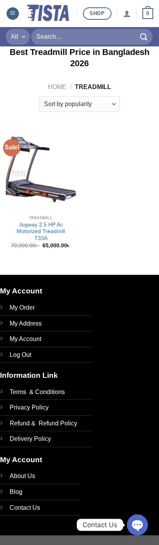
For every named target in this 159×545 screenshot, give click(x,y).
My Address (26, 323)
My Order (22, 307)
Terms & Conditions (37, 392)
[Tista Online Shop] (48, 14)
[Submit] (144, 36)
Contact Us (25, 507)
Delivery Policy (30, 438)
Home (57, 87)
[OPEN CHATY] (137, 524)
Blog (16, 491)
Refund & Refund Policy (43, 423)
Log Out (20, 354)
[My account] (127, 13)
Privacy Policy (29, 407)
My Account (25, 339)
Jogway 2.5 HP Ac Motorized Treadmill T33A (41, 231)
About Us (22, 476)
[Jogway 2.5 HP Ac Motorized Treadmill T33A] (41, 169)
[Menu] (13, 13)
